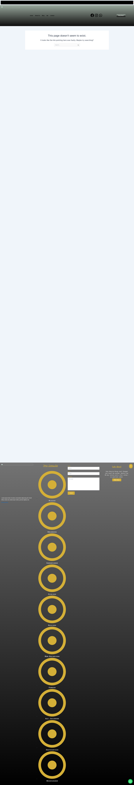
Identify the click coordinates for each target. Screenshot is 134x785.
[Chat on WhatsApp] (130, 781)
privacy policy (4, 502)
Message (70, 476)
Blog (43, 15)
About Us (37, 15)
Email (69, 471)
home (31, 15)
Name (69, 466)
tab (47, 15)
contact (52, 15)
